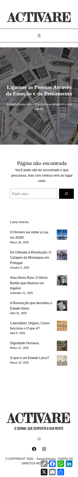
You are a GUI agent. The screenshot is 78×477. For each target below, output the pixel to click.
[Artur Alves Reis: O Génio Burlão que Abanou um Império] (62, 281)
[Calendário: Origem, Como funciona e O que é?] (62, 327)
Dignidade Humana (24, 343)
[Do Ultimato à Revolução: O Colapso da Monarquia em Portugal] (62, 256)
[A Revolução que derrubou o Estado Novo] (62, 306)
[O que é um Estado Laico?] (62, 361)
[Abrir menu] (39, 35)
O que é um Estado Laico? (29, 358)
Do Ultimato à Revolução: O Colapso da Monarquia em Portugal (30, 257)
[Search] (66, 194)
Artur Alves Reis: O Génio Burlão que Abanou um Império (29, 283)
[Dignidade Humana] (62, 347)
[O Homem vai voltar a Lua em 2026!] (62, 236)
